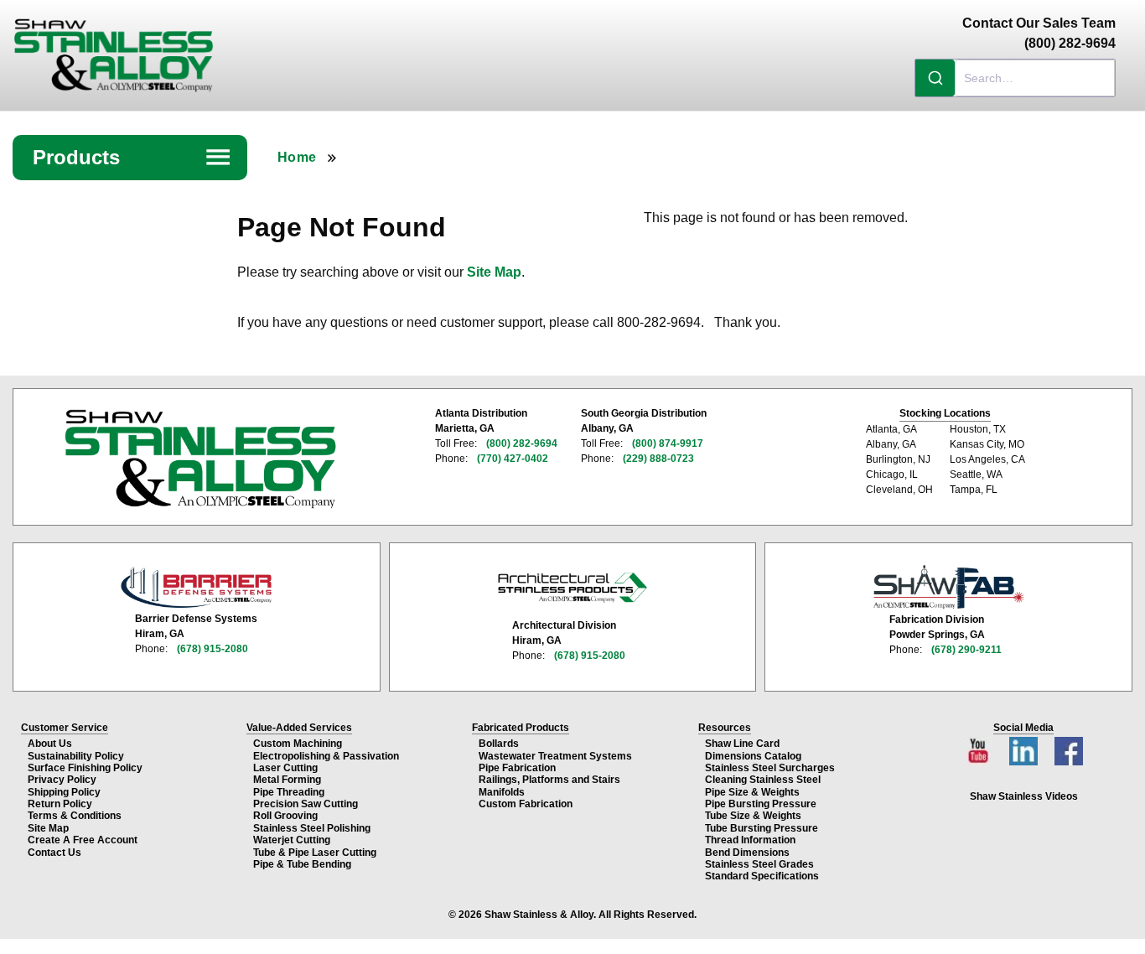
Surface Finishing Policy (85, 768)
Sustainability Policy (76, 756)
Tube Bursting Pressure (761, 828)
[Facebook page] (1069, 746)
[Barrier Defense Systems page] (196, 587)
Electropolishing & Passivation (326, 756)
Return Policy (60, 804)
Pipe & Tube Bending (302, 864)
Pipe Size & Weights (752, 792)
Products (132, 157)
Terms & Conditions (75, 816)
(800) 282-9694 (521, 443)
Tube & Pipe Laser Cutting (314, 852)
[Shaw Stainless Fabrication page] (949, 587)
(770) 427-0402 (512, 458)
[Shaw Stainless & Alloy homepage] (200, 459)
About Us (50, 743)
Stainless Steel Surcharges (770, 768)
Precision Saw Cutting (305, 804)
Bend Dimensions (747, 852)
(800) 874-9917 (667, 443)
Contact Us (54, 852)
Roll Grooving (285, 816)
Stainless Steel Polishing (311, 828)
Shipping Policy (64, 792)
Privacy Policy (62, 779)
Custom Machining (297, 743)
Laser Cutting (285, 768)
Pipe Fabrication (517, 768)
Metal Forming (287, 779)
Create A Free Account (82, 840)
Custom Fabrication (525, 804)
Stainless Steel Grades (759, 864)
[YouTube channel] (980, 746)
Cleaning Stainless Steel (763, 779)
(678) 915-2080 (212, 649)
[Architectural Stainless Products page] (572, 587)
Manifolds (502, 792)
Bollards (499, 743)
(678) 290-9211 (966, 650)
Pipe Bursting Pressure (760, 804)
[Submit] (935, 78)
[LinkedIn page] (1025, 746)
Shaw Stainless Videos (1024, 796)
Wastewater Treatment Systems (555, 756)
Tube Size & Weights (753, 816)
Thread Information (750, 840)
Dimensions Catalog (753, 756)
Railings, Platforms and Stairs (549, 779)
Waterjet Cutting (291, 840)
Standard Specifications (762, 876)
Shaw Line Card (742, 743)
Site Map (494, 272)
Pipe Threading (288, 792)
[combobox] (1015, 78)
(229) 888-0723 (658, 458)
